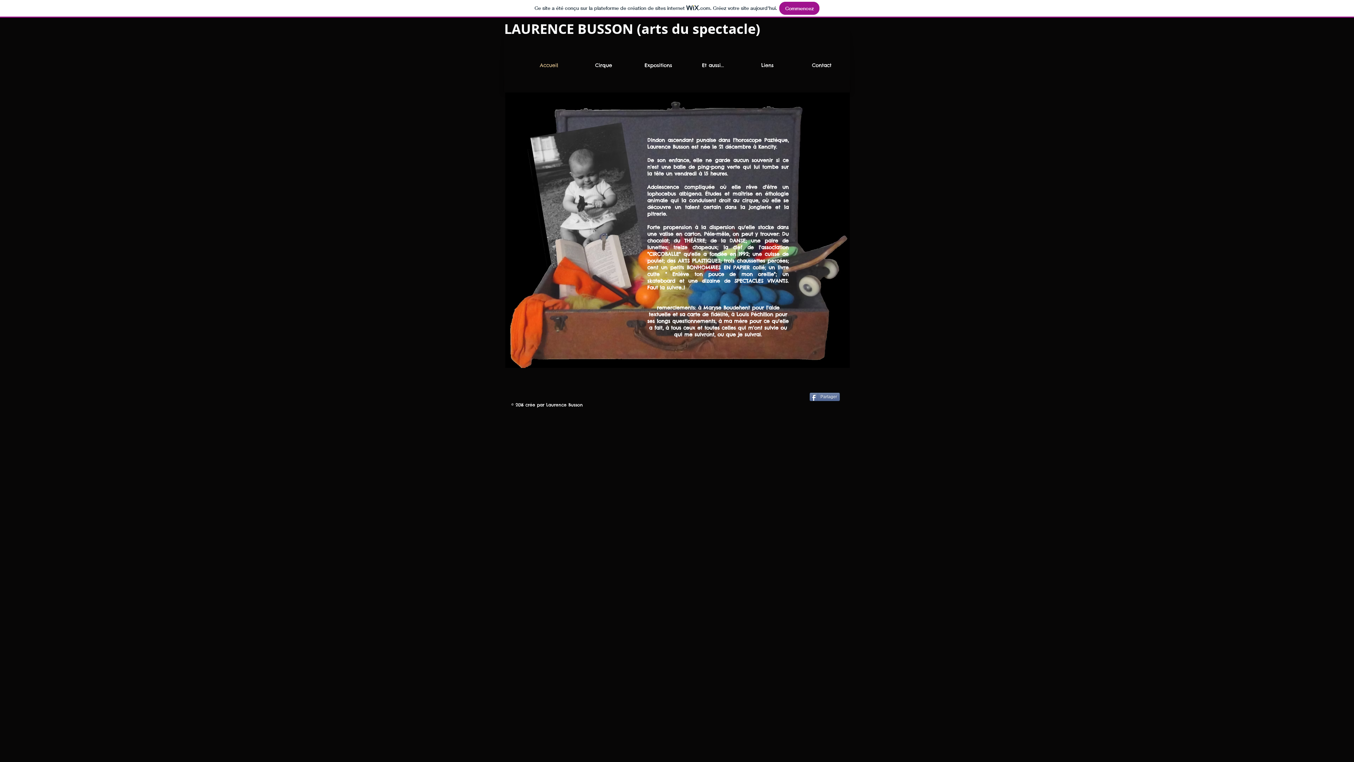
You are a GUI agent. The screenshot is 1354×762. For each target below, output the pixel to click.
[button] (658, 65)
